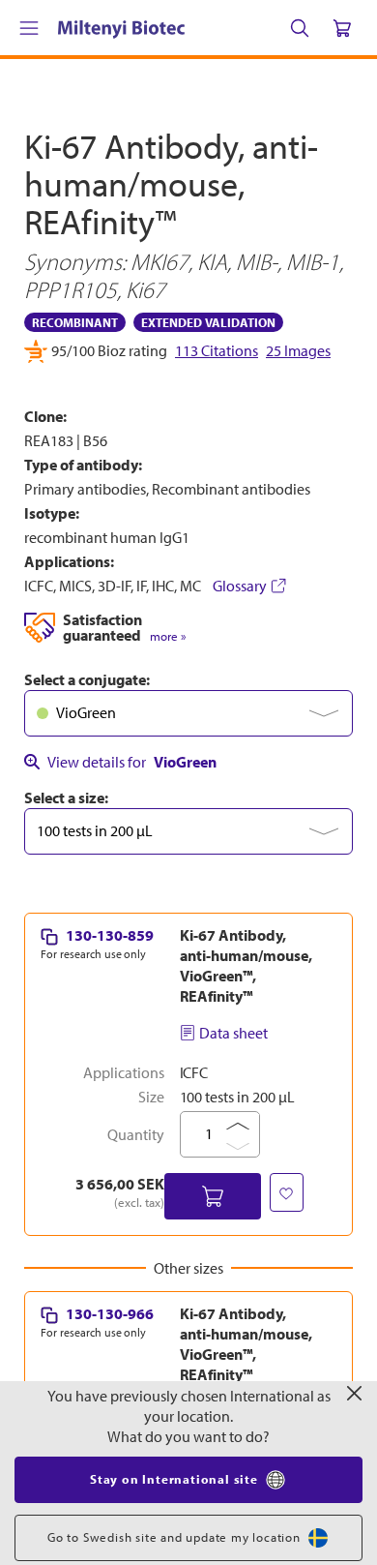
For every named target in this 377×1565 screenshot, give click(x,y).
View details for (132, 761)
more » (168, 636)
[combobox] (188, 713)
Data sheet (233, 1032)
